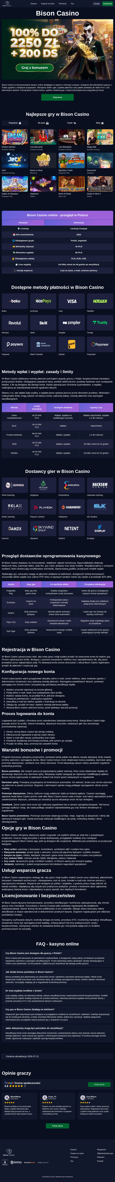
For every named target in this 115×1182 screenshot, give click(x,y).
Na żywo (41, 123)
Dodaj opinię (99, 1084)
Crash (69, 123)
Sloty (98, 123)
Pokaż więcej (57, 1126)
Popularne (13, 123)
